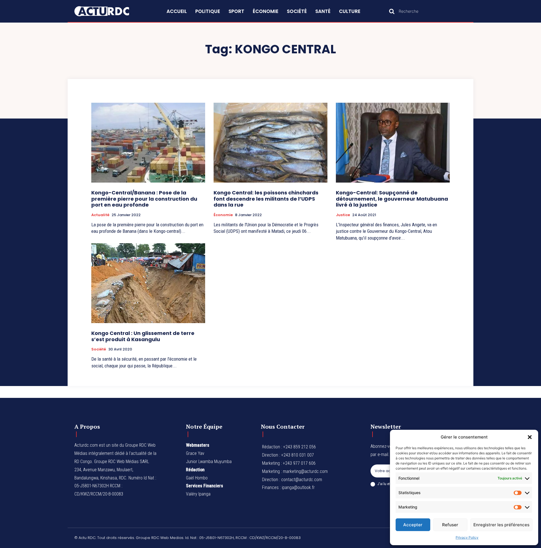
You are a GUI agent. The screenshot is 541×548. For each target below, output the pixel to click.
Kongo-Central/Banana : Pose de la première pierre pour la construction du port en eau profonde (144, 198)
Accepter (412, 524)
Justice (343, 215)
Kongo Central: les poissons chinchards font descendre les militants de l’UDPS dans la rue (266, 198)
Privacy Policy (467, 537)
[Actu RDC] (108, 11)
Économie (223, 215)
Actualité (100, 215)
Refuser (450, 524)
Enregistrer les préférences (501, 524)
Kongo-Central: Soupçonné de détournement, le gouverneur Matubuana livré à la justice (392, 198)
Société (98, 349)
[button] (530, 437)
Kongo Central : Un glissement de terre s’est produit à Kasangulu (142, 336)
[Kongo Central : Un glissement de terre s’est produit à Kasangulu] (148, 283)
